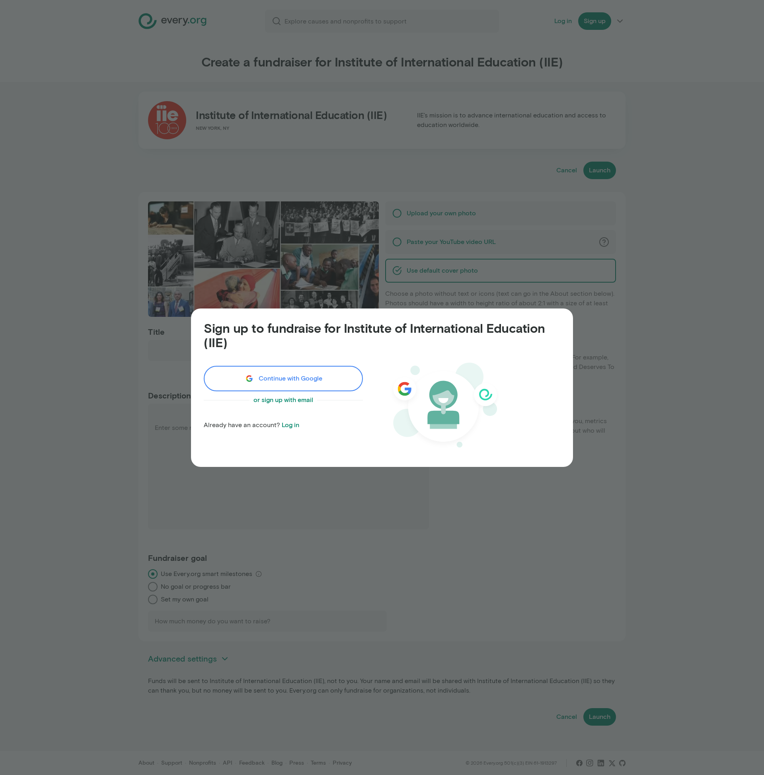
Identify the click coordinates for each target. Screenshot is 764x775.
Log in (290, 425)
